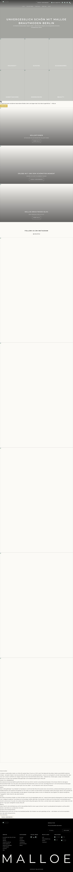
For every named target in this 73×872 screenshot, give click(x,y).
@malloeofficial (36, 233)
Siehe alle (36, 217)
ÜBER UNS (3, 105)
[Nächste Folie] (69, 500)
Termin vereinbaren (7, 817)
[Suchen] (62, 2)
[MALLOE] (5, 2)
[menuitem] (23, 6)
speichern (66, 830)
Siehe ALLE (36, 141)
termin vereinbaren (36, 179)
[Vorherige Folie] (4, 500)
